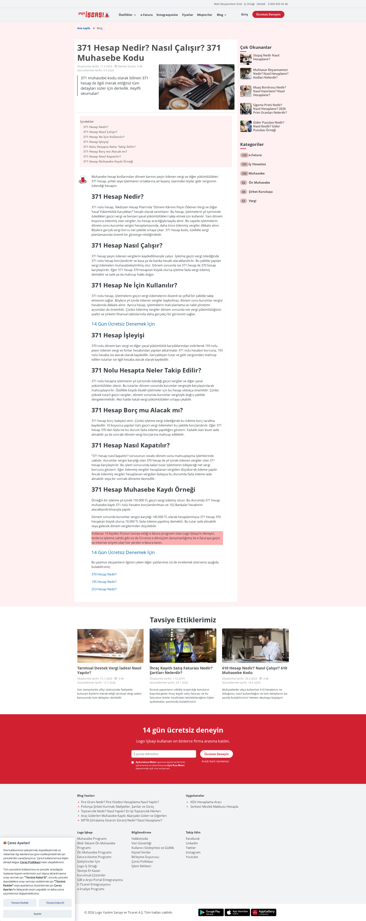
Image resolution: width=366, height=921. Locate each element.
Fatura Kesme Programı (94, 857)
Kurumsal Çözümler (91, 875)
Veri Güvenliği (141, 843)
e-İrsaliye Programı (90, 889)
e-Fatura (146, 15)
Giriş (244, 14)
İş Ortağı (249, 4)
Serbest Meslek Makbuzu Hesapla (214, 806)
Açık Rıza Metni (176, 765)
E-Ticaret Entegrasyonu (94, 884)
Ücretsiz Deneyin (268, 14)
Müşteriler (204, 15)
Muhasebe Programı (92, 839)
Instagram (193, 852)
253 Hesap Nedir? (104, 589)
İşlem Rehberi (141, 866)
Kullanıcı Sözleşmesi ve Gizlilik (153, 848)
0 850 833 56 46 (278, 4)
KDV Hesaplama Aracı (206, 802)
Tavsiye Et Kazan (88, 871)
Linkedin (192, 843)
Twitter (191, 848)
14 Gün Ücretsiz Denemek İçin (123, 324)
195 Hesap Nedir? (104, 582)
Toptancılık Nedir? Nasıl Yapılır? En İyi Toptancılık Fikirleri (121, 811)
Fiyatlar (187, 15)
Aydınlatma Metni (146, 762)
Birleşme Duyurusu (145, 857)
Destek (261, 4)
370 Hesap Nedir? (104, 574)
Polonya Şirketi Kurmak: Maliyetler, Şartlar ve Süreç (117, 806)
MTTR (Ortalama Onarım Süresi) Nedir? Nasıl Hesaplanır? (121, 820)
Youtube (192, 857)
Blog (220, 15)
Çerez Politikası (142, 861)
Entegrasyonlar (167, 15)
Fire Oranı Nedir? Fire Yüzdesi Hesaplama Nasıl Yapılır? (120, 802)
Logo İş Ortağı (87, 866)
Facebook (193, 839)
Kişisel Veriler (141, 852)
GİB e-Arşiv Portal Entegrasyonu (100, 880)
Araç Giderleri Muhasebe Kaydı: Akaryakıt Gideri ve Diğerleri (124, 816)
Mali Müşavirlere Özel (228, 4)
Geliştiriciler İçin (88, 861)
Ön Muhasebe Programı (94, 852)
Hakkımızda (140, 839)
